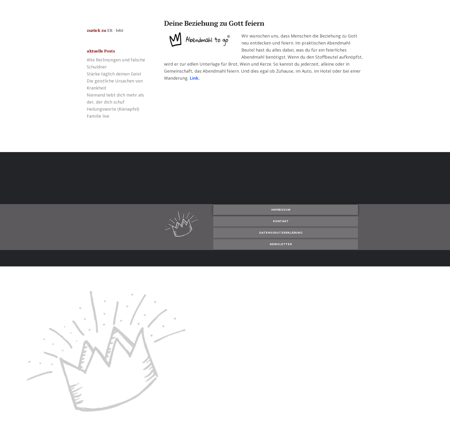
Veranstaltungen (155, 8)
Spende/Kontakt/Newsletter (268, 8)
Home (128, 8)
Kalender (229, 8)
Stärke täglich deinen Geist (114, 74)
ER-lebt (184, 8)
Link (194, 78)
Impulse (206, 8)
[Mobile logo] (101, 433)
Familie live (98, 116)
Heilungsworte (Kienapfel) (113, 109)
